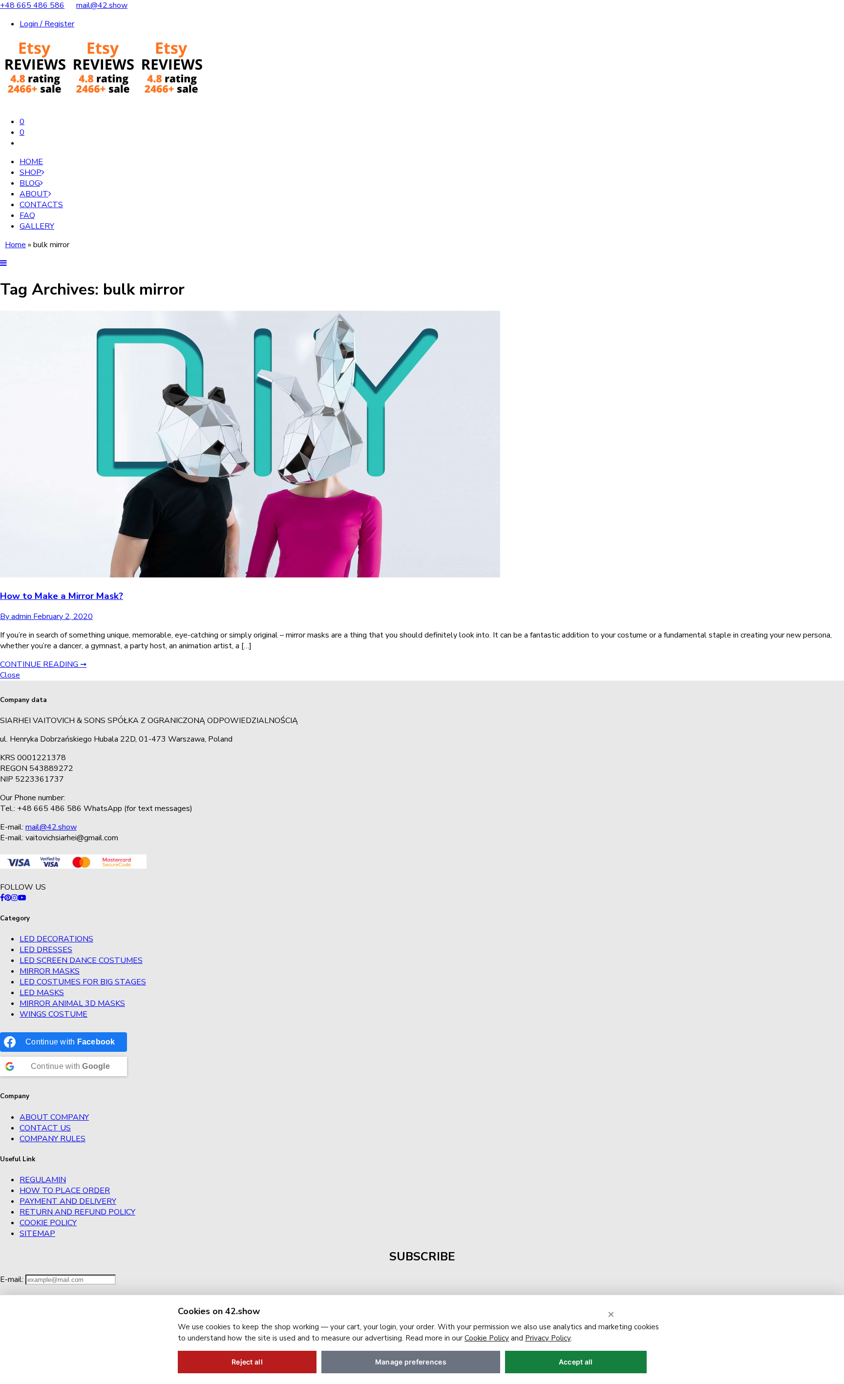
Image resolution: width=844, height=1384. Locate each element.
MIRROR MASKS (50, 971)
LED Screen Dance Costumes (81, 960)
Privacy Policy (547, 1338)
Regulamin (43, 1179)
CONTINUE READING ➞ (43, 664)
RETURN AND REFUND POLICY (77, 1212)
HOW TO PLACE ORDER (65, 1190)
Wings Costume (53, 1014)
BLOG (30, 183)
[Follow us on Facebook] (2, 898)
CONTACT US (45, 1128)
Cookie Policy (48, 1222)
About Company (54, 1117)
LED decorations (56, 939)
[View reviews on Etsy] (102, 103)
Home (31, 161)
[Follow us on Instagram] (14, 898)
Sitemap (37, 1233)
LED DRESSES (46, 949)
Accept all (576, 1362)
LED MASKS (42, 992)
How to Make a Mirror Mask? (61, 596)
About (34, 194)
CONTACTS (41, 204)
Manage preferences (410, 1362)
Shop (31, 172)
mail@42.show (101, 5)
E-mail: (12, 1279)
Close (10, 675)
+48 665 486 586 (32, 5)
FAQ (27, 215)
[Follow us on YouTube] (22, 898)
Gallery (37, 226)
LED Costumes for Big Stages (83, 982)
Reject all (247, 1362)
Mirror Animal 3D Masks (72, 1003)
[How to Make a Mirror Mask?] (250, 575)
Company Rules (52, 1138)
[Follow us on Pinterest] (7, 898)
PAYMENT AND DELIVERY (68, 1201)
